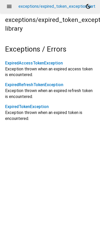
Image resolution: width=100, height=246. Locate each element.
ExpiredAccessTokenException (34, 63)
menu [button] (9, 6)
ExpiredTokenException (27, 106)
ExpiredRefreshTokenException (34, 84)
